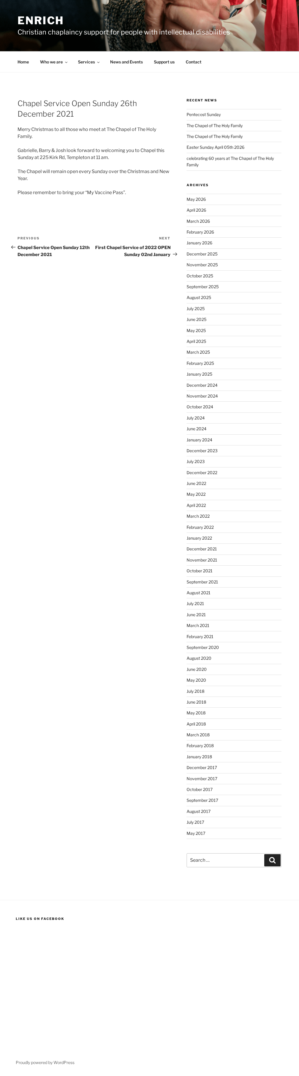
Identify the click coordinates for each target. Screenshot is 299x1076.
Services (86, 61)
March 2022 (198, 516)
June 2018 (196, 702)
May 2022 (196, 494)
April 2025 (196, 341)
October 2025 (200, 275)
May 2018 (196, 712)
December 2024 (202, 385)
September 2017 (202, 800)
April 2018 (196, 723)
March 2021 (198, 625)
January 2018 (199, 756)
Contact (193, 61)
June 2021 (196, 614)
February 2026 (200, 231)
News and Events (126, 61)
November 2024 (202, 395)
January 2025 (199, 374)
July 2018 (195, 691)
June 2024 (196, 428)
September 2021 (202, 581)
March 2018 (198, 734)
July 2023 (196, 461)
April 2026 (196, 210)
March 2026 (198, 221)
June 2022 (196, 483)
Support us (164, 61)
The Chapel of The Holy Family (215, 125)
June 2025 (196, 319)
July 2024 (196, 417)
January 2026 (199, 242)
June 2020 (197, 669)
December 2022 (202, 472)
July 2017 (195, 822)
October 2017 (200, 789)
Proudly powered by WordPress (45, 1062)
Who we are (51, 61)
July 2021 (195, 603)
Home (23, 61)
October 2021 (200, 570)
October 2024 (200, 406)
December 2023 (202, 450)
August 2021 (199, 592)
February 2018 (200, 745)
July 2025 (196, 308)
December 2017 (202, 767)
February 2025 (200, 363)
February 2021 (200, 636)
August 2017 (199, 811)
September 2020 (203, 647)
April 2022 (196, 505)
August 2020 (199, 658)
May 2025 (196, 330)
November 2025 (202, 264)
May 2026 (196, 199)
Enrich (41, 20)
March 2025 (198, 352)
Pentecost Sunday (204, 114)
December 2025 (202, 253)
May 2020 (196, 680)
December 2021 (202, 548)
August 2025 (199, 297)
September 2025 (203, 286)
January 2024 (199, 439)
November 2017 (202, 778)
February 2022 (200, 527)
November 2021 (202, 559)
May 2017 (196, 833)
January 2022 (199, 538)
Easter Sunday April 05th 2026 (215, 147)
